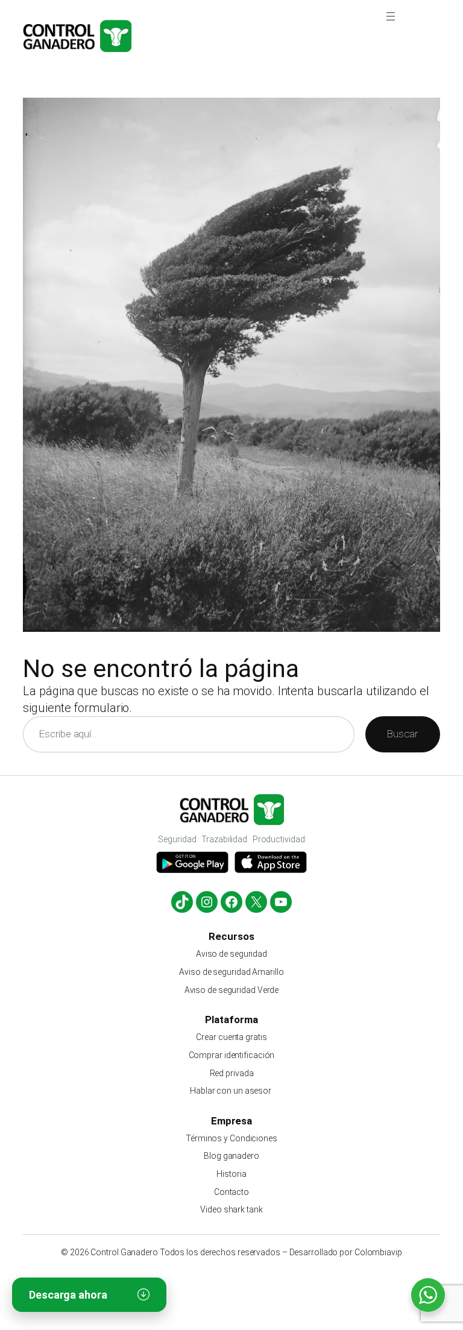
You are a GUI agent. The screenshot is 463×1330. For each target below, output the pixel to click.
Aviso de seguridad (231, 954)
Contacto (231, 1192)
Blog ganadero (231, 1156)
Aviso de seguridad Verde (231, 990)
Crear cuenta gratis (231, 1037)
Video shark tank (231, 1209)
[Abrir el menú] (390, 16)
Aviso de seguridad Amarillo (231, 972)
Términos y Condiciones (231, 1138)
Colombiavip (378, 1252)
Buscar (402, 734)
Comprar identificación (232, 1055)
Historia (231, 1174)
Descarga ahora (68, 1294)
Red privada (232, 1073)
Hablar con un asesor (231, 1090)
